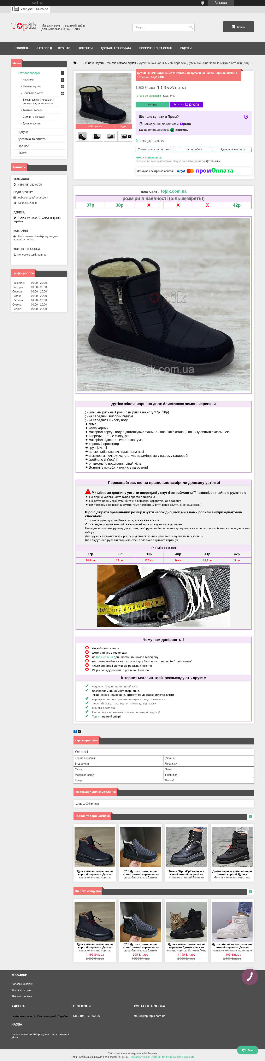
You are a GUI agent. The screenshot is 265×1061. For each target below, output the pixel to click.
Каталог (43, 48)
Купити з (178, 104)
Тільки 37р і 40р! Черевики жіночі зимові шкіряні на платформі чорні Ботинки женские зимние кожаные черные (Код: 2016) (186, 874)
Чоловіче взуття (33, 93)
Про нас (64, 48)
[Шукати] (191, 27)
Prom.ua (152, 1053)
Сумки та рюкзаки (34, 116)
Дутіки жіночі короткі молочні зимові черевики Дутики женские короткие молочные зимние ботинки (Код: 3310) (232, 948)
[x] (79, 732)
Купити (152, 104)
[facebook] (75, 732)
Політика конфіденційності (178, 1057)
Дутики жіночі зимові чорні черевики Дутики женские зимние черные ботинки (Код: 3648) (186, 948)
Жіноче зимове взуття (121, 63)
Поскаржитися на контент (145, 1057)
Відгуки (186, 48)
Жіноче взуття (94, 63)
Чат (250, 1050)
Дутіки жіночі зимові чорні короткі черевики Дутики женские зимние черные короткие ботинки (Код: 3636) (94, 874)
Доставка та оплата (116, 48)
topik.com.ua (104, 657)
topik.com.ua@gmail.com (32, 197)
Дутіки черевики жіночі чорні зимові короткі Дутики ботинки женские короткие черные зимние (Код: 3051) (232, 874)
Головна (22, 48)
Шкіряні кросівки (21, 996)
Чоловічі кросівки (22, 983)
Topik (95, 716)
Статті (22, 153)
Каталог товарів (29, 73)
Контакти (85, 48)
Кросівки (28, 79)
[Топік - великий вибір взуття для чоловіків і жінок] (23, 27)
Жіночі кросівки (21, 990)
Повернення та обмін (155, 48)
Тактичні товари (32, 110)
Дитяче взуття (32, 123)
